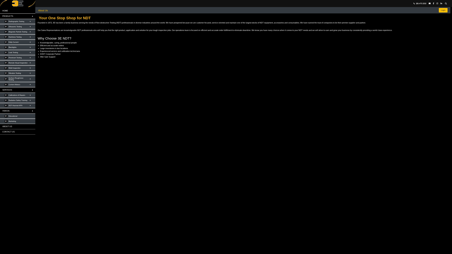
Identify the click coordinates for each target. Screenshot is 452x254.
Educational (13, 116)
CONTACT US (8, 132)
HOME (5, 11)
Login (443, 10)
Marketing (12, 121)
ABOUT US (7, 126)
